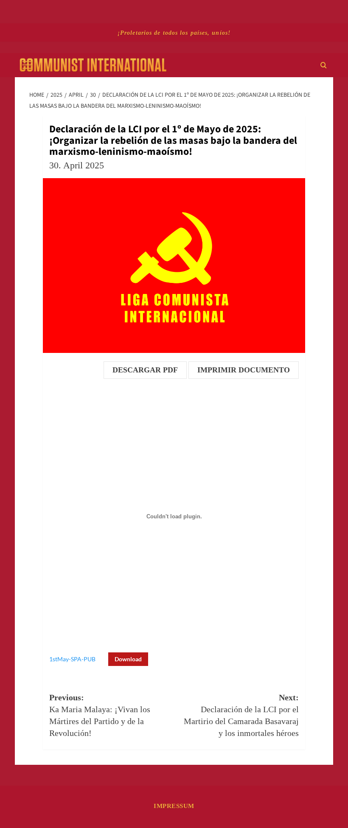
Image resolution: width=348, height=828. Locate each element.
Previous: (99, 715)
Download (128, 659)
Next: (241, 715)
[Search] (323, 65)
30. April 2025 (76, 165)
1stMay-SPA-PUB (72, 659)
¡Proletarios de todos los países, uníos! (174, 33)
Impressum (174, 806)
